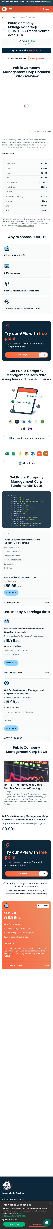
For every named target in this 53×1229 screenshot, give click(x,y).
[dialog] (26, 1215)
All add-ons (28, 463)
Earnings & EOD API (39, 58)
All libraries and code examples (28, 438)
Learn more (11, 592)
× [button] (50, 1203)
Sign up (46, 9)
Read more (17, 1213)
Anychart (48, 132)
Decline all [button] (38, 1224)
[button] (26, 1216)
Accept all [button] (14, 1224)
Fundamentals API (17, 58)
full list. (7, 956)
